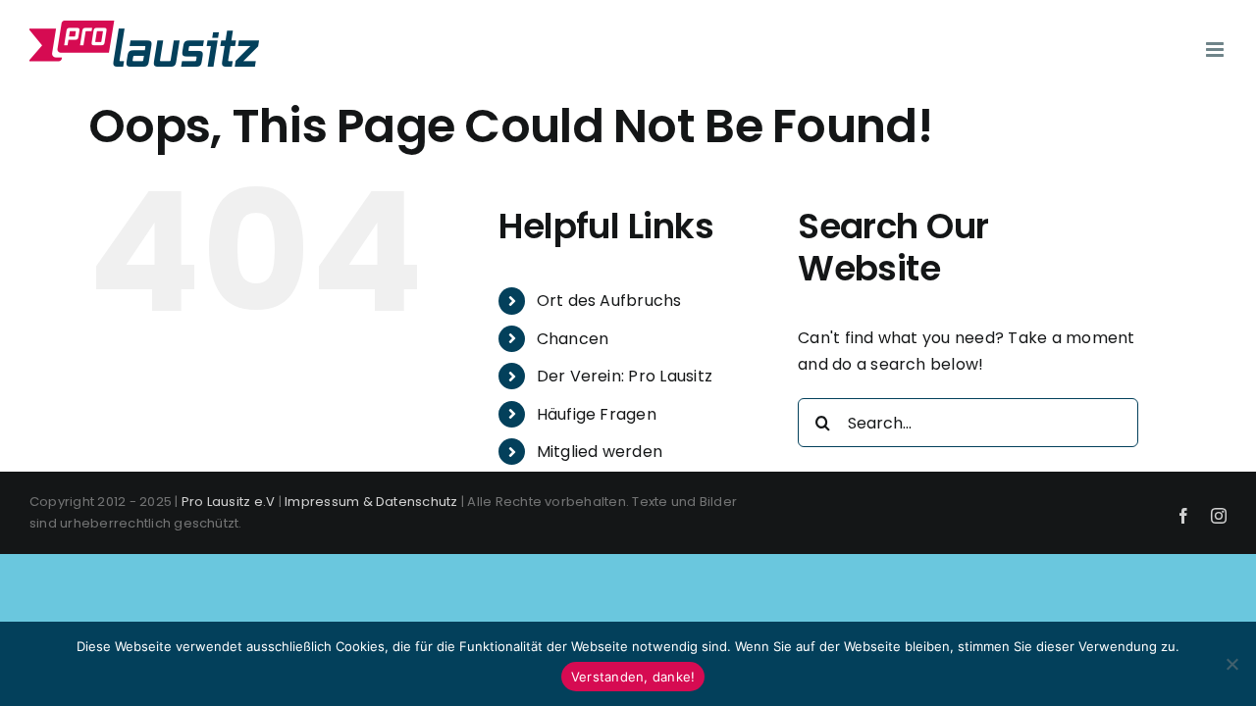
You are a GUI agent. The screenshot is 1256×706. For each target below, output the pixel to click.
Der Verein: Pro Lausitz (625, 376)
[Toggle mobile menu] (1216, 49)
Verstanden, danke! (633, 676)
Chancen (573, 339)
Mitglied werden (600, 451)
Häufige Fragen (596, 414)
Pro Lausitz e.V (229, 501)
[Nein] (1231, 664)
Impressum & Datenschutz (371, 501)
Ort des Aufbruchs (609, 300)
